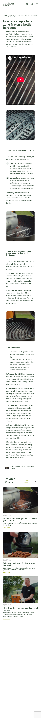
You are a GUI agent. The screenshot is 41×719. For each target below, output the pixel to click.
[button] (20, 481)
